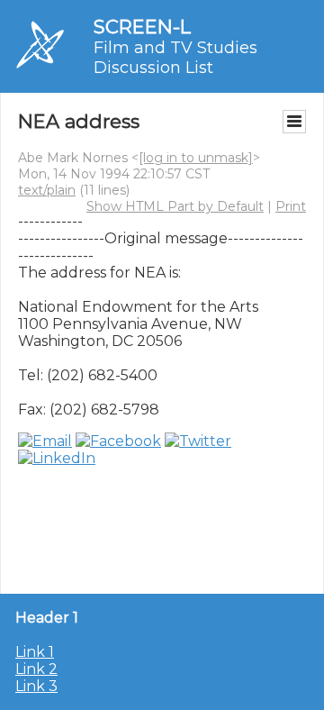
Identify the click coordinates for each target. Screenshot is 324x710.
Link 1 (34, 651)
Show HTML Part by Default (175, 206)
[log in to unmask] (196, 158)
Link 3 (36, 686)
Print (290, 206)
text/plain (47, 190)
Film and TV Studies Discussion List (175, 57)
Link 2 (36, 669)
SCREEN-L (142, 26)
